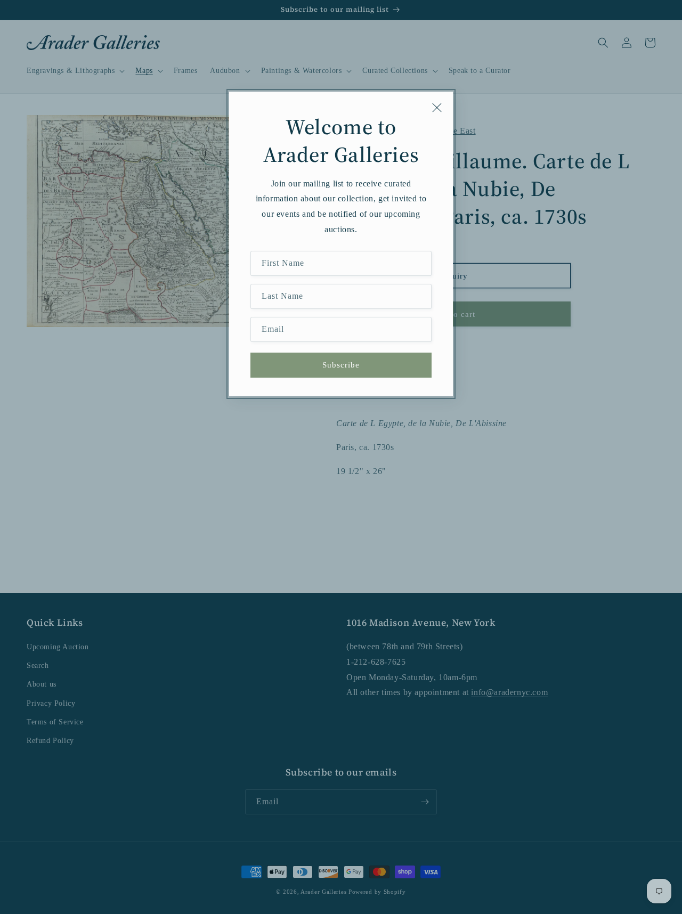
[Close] (437, 107)
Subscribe (341, 365)
